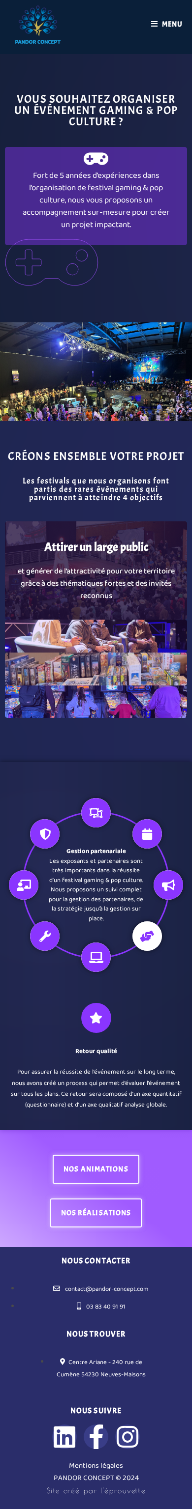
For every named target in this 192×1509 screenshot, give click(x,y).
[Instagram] (127, 1436)
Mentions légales (96, 1466)
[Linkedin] (64, 1436)
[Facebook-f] (96, 1436)
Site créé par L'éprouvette (96, 1490)
